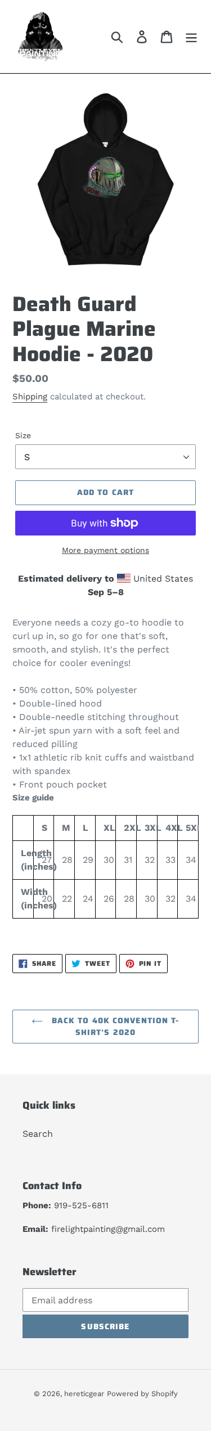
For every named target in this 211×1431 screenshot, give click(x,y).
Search (38, 1133)
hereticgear (84, 1393)
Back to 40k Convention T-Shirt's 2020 (113, 1026)
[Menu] (191, 37)
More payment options (105, 550)
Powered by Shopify (142, 1393)
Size (23, 435)
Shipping (29, 397)
